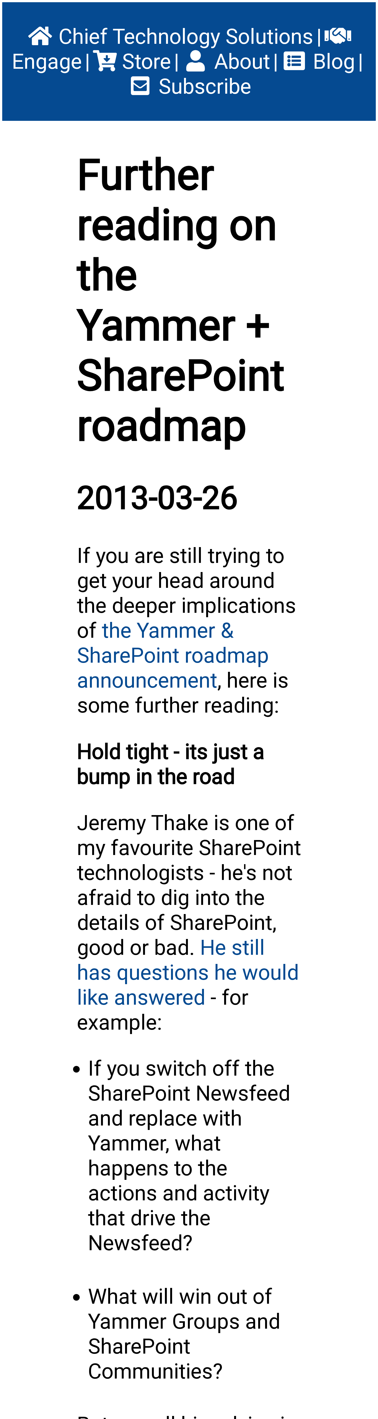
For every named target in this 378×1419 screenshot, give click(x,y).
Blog (331, 61)
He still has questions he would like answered (188, 972)
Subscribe (202, 86)
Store (144, 61)
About (239, 61)
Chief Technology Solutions (183, 36)
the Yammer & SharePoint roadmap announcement (173, 655)
